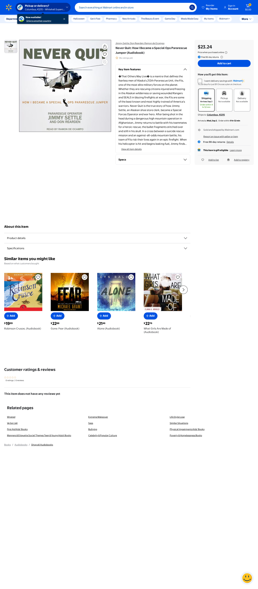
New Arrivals (128, 18)
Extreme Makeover (98, 416)
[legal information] (226, 52)
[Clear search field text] (184, 7)
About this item (16, 227)
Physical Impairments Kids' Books (187, 429)
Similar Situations (179, 423)
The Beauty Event (150, 18)
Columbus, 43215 (216, 114)
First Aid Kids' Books (17, 429)
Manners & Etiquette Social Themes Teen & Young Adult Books (39, 435)
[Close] (65, 19)
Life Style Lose (177, 416)
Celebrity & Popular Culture (102, 435)
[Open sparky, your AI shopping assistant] (247, 578)
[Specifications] (185, 248)
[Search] (192, 7)
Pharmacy (111, 18)
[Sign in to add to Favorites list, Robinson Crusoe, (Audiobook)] (38, 277)
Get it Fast (95, 18)
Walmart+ (224, 18)
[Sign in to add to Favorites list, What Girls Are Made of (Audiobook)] (178, 277)
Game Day (170, 18)
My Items (209, 18)
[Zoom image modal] (105, 62)
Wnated (11, 416)
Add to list (213, 159)
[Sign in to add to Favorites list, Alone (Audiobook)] (131, 277)
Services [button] (35, 18)
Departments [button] (13, 18)
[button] (210, 7)
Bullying (92, 429)
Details (230, 141)
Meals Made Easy (190, 18)
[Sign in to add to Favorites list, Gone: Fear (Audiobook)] (84, 277)
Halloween (79, 18)
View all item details (131, 149)
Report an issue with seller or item (220, 136)
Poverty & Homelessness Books (186, 435)
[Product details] (185, 238)
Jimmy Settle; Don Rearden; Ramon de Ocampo (139, 43)
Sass (90, 423)
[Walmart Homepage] (8, 7)
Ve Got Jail (12, 423)
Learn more (236, 150)
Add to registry (241, 159)
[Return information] (221, 57)
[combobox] (136, 7)
